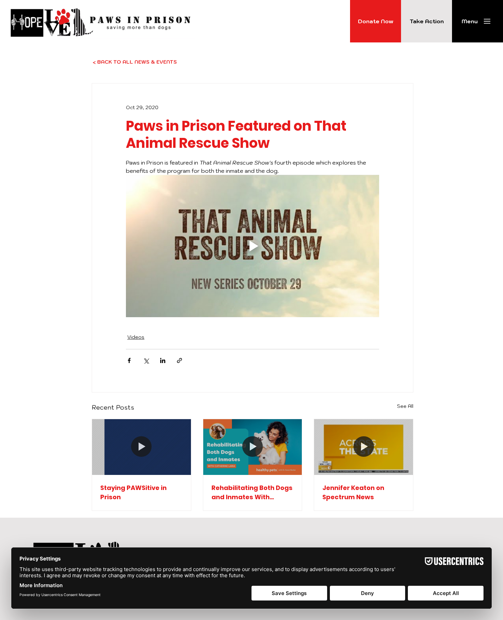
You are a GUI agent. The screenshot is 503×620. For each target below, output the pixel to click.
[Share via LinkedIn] (162, 360)
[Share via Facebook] (129, 360)
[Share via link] (179, 360)
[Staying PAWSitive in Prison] (141, 447)
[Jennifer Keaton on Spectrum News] (363, 447)
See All (405, 406)
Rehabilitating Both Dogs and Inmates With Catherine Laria (252, 492)
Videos (135, 337)
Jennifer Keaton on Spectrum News (353, 492)
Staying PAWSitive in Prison (133, 492)
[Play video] (252, 246)
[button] (469, 21)
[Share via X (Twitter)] (146, 360)
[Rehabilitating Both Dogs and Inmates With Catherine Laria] (252, 447)
